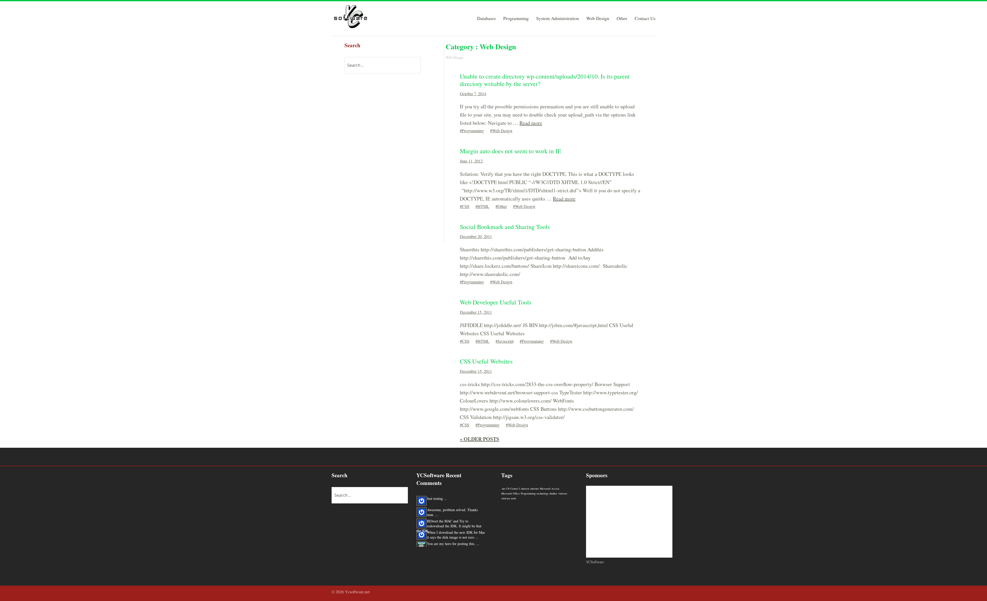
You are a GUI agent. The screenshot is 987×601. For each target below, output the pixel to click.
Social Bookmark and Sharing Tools (505, 227)
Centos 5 (515, 488)
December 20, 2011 (476, 236)
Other (622, 18)
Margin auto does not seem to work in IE (510, 151)
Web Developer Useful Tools (495, 302)
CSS (465, 206)
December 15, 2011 (476, 312)
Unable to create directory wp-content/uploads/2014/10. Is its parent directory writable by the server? (545, 80)
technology (543, 493)
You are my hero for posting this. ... (453, 538)
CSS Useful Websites (486, 361)
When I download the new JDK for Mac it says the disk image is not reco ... (456, 529)
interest (525, 488)
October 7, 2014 (473, 93)
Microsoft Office (510, 493)
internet (534, 488)
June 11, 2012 (471, 161)
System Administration (557, 18)
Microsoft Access (549, 488)
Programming (516, 18)
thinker (553, 493)
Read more (530, 122)
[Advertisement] (383, 157)
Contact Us (645, 18)
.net (503, 488)
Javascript (506, 341)
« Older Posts (479, 439)
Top (650, 592)
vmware (562, 493)
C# (507, 488)
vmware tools (508, 498)
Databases (486, 18)
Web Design (597, 18)
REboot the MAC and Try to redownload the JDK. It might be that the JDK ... (449, 520)
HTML (483, 206)
